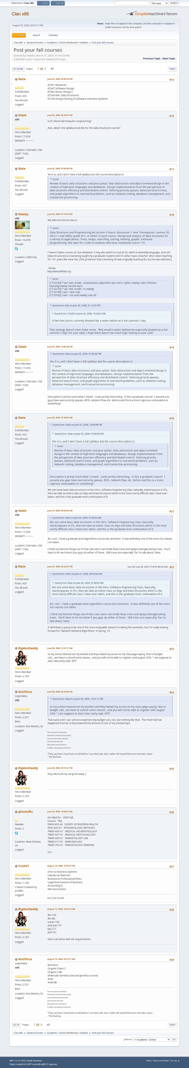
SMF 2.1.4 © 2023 (17, 1061)
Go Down (18, 69)
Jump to (128, 1039)
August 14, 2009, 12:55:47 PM (61, 865)
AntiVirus (25, 692)
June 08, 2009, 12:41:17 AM (60, 648)
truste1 (23, 866)
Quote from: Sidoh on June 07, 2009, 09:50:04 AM (77, 573)
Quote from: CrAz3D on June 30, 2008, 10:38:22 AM (79, 313)
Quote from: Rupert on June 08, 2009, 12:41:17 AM (78, 698)
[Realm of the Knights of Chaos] (16, 837)
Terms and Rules (161, 1060)
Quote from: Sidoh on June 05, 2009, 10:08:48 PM (77, 424)
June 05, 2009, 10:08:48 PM (60, 346)
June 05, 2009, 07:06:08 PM (60, 168)
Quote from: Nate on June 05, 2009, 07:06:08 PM (77, 353)
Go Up (16, 1025)
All (52, 68)
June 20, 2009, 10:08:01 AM (60, 811)
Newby (23, 214)
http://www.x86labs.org (59, 271)
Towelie (83, 42)
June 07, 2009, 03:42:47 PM (60, 566)
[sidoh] (16, 145)
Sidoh (22, 115)
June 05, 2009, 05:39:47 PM (60, 115)
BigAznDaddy (28, 648)
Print (172, 69)
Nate (21, 79)
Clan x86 (20, 13)
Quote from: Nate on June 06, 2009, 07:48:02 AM (77, 517)
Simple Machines (34, 1061)
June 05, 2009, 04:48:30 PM (60, 79)
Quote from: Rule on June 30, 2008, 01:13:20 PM (76, 305)
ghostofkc (25, 812)
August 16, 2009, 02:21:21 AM (61, 959)
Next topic (168, 58)
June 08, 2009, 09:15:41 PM (60, 768)
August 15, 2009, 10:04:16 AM (61, 909)
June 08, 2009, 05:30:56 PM (60, 691)
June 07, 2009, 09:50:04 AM (60, 510)
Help (148, 1060)
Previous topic (152, 58)
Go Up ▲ (175, 1060)
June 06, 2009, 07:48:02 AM (60, 417)
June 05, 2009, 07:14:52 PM (60, 214)
